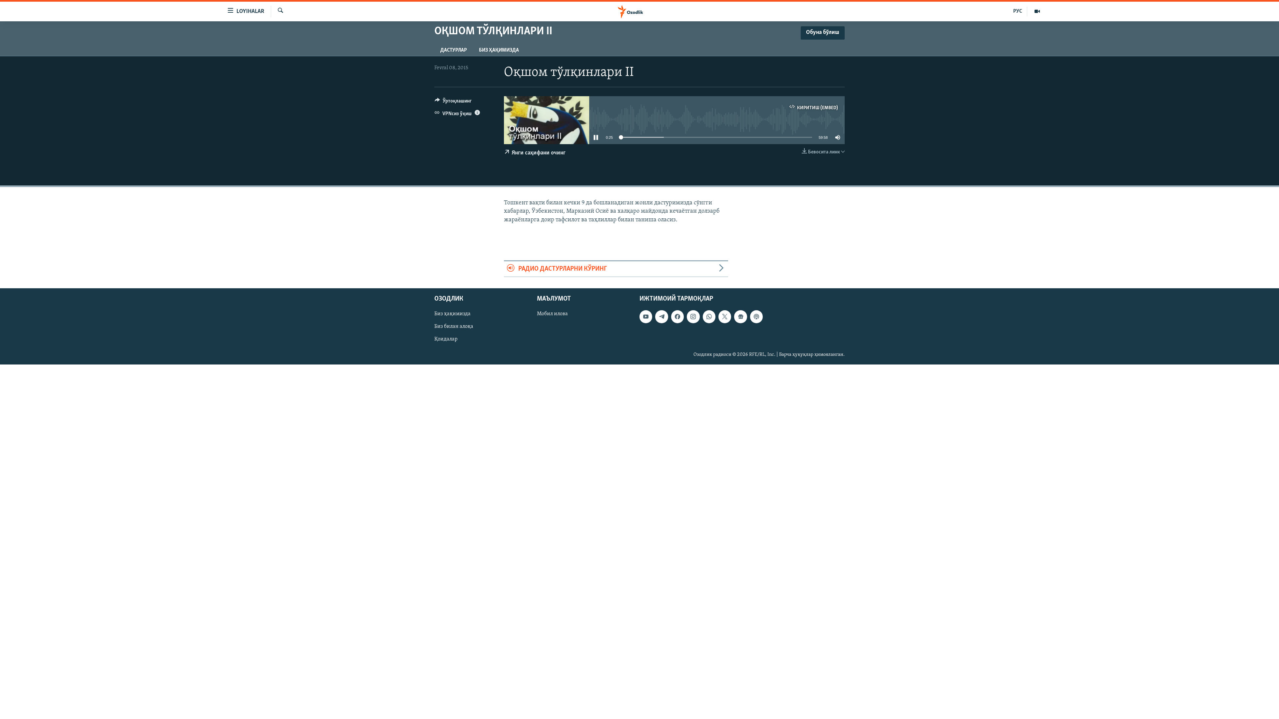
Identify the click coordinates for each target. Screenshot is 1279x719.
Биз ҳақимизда (499, 50)
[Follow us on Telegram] (661, 316)
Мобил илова (552, 314)
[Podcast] (756, 316)
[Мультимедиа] (1037, 11)
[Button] (453, 102)
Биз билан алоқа (453, 326)
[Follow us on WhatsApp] (709, 316)
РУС (1017, 11)
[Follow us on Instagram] (693, 316)
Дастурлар (453, 50)
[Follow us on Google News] (740, 316)
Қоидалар (446, 339)
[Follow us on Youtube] (646, 316)
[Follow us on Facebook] (677, 316)
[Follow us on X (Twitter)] (724, 316)
